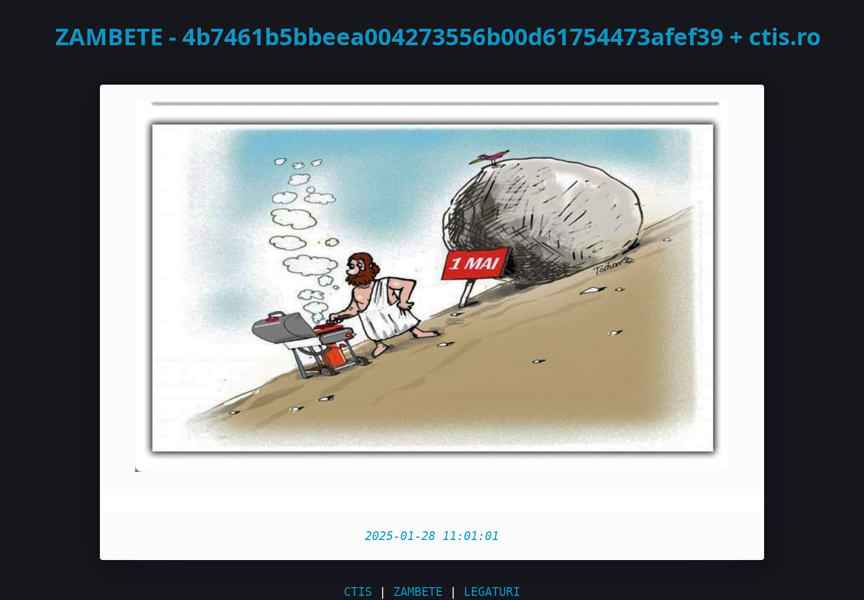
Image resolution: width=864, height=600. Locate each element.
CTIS (358, 592)
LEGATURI (492, 592)
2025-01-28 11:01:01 (432, 536)
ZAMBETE (418, 592)
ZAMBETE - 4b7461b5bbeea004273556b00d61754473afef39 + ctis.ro (438, 36)
